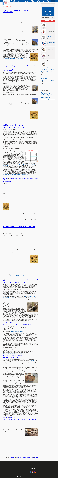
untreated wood (20, 457)
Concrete (4, 178)
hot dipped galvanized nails (10, 355)
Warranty (29, 476)
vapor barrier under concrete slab (20, 279)
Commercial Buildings (26, 1)
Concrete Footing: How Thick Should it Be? (47, 73)
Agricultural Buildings (20, 1)
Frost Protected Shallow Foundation (16, 178)
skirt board (36, 178)
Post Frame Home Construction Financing (46, 94)
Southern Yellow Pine (10, 357)
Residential (48, 11)
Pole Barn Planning (12, 65)
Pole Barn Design (31, 65)
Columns (19, 65)
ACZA (24, 321)
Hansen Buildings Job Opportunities (36, 476)
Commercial (48, 14)
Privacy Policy (44, 476)
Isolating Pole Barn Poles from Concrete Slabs (19, 227)
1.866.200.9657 (48, 21)
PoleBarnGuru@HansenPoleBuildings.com (16, 331)
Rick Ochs (21, 66)
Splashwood (7, 181)
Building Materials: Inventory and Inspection (47, 95)
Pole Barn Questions (26, 65)
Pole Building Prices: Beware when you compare (47, 80)
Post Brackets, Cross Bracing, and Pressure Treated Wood (18, 11)
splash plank (32, 178)
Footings (16, 65)
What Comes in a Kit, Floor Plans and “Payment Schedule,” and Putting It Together (47, 93)
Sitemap (48, 476)
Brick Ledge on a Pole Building (13, 127)
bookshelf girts (31, 66)
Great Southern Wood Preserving (24, 224)
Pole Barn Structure (23, 224)
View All (48, 99)
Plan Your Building (38, 1)
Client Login (48, 1)
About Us (15, 476)
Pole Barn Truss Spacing (44, 67)
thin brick (23, 178)
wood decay (24, 457)
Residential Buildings (13, 1)
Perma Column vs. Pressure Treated (15, 282)
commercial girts (26, 66)
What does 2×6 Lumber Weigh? (45, 78)
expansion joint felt (13, 279)
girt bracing (15, 66)
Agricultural (48, 8)
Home (3, 6)
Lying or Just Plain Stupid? (44, 82)
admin (22, 125)
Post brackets (4, 66)
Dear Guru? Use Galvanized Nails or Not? (17, 324)
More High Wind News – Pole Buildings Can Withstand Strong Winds (47, 85)
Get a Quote (44, 1)
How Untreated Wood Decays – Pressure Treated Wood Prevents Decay (19, 420)
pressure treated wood (21, 66)
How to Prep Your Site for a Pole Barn (46, 97)
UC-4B (8, 66)
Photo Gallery (49, 48)
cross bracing (12, 66)
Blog (13, 476)
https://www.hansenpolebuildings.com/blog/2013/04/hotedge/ (13, 353)
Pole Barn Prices (24, 476)
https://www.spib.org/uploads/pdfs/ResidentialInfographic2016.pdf (13, 58)
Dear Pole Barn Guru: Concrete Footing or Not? (47, 69)
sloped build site (11, 66)
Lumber (22, 65)
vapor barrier (27, 279)
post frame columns (7, 279)
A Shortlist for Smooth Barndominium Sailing (47, 71)
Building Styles (32, 1)
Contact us (10, 476)
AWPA (17, 224)
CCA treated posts (20, 321)
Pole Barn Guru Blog (50, 30)
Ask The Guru (49, 36)
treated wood (35, 66)
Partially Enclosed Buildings (44, 91)
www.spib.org (33, 360)
